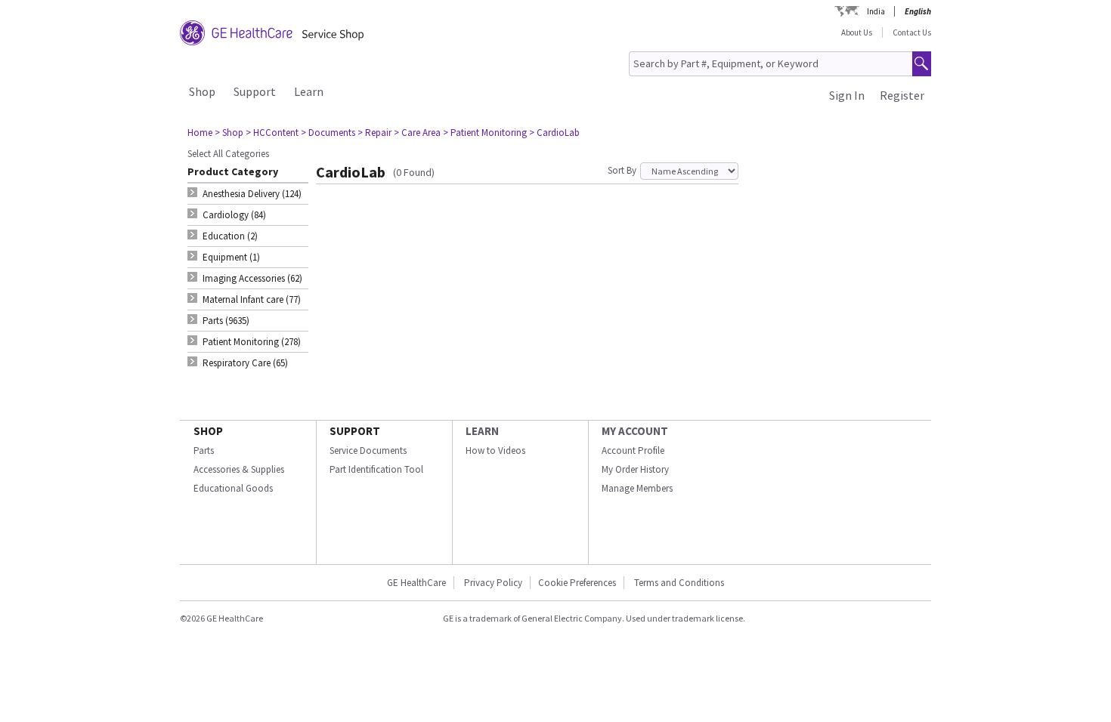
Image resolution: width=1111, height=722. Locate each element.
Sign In (847, 95)
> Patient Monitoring (485, 132)
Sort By (622, 170)
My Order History (635, 469)
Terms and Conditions (679, 582)
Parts (203, 450)
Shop (202, 91)
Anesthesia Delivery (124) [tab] (252, 193)
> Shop (229, 132)
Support (255, 91)
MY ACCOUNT (635, 431)
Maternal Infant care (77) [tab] (252, 299)
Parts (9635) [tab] (226, 320)
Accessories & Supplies (238, 469)
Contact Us (912, 32)
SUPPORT (355, 431)
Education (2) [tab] (230, 236)
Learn (308, 91)
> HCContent (272, 132)
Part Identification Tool (376, 469)
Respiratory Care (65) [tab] (245, 362)
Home (199, 132)
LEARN (482, 431)
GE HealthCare (416, 582)
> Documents (328, 132)
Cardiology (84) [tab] (234, 214)
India (876, 11)
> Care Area (417, 132)
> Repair (374, 132)
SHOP (208, 431)
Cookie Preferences (577, 582)
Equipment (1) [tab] (231, 257)
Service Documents (368, 450)
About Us (856, 32)
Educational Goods (233, 488)
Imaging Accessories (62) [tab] (252, 278)
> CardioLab (554, 132)
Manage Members (637, 488)
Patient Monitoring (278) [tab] (252, 341)
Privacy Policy (493, 582)
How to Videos (495, 450)
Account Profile (633, 450)
